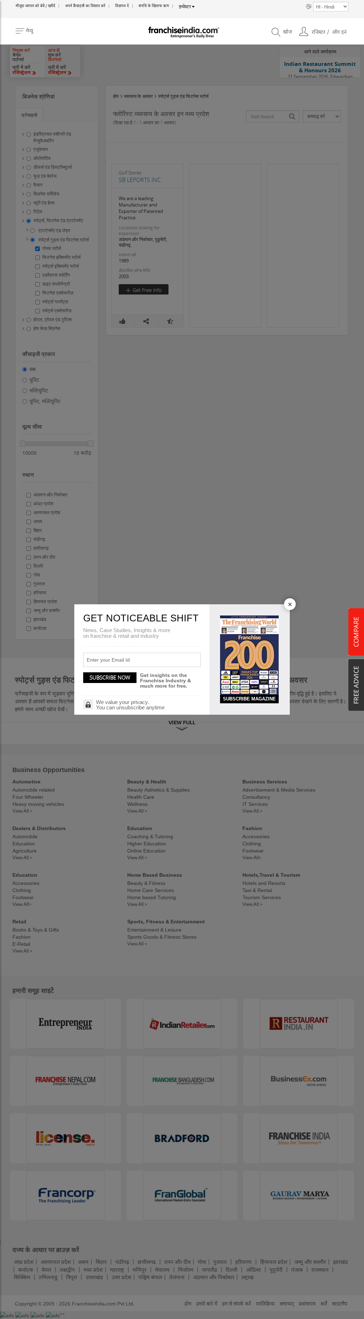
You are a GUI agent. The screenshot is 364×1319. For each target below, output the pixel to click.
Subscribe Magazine (249, 699)
